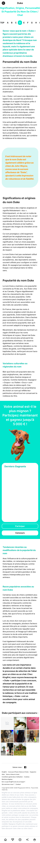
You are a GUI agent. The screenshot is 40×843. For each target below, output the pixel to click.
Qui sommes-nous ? (8, 784)
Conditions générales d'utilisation (12, 777)
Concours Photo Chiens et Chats (18, 772)
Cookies (26, 777)
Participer (20, 526)
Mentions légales (7, 779)
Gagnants (33, 772)
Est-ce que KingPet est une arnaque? (13, 782)
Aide (3, 774)
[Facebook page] (25, 767)
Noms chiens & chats (12, 774)
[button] (3, 3)
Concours (20, 533)
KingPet (4, 772)
